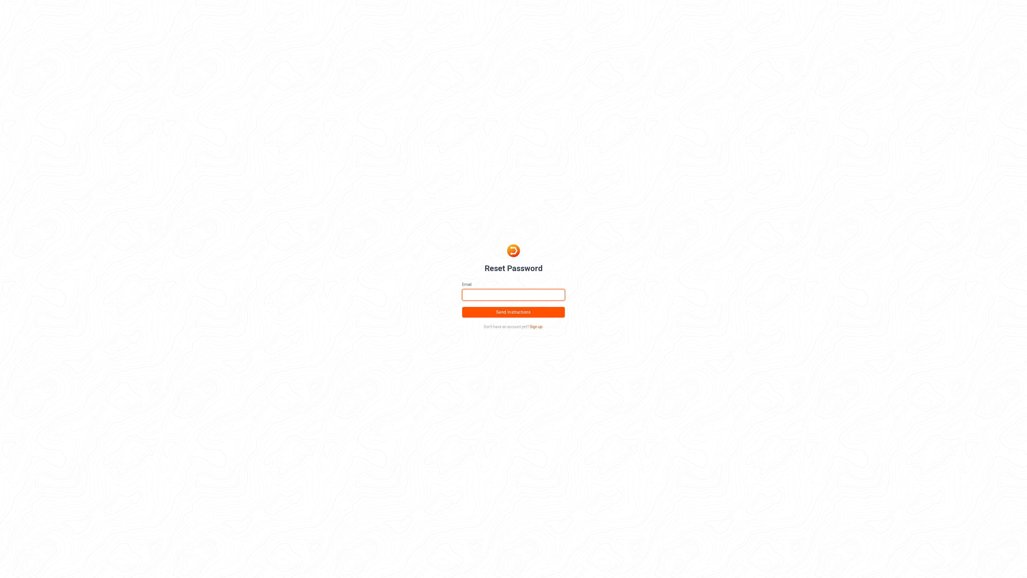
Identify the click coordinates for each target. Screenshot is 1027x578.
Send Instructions (513, 312)
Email (467, 284)
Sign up (536, 327)
